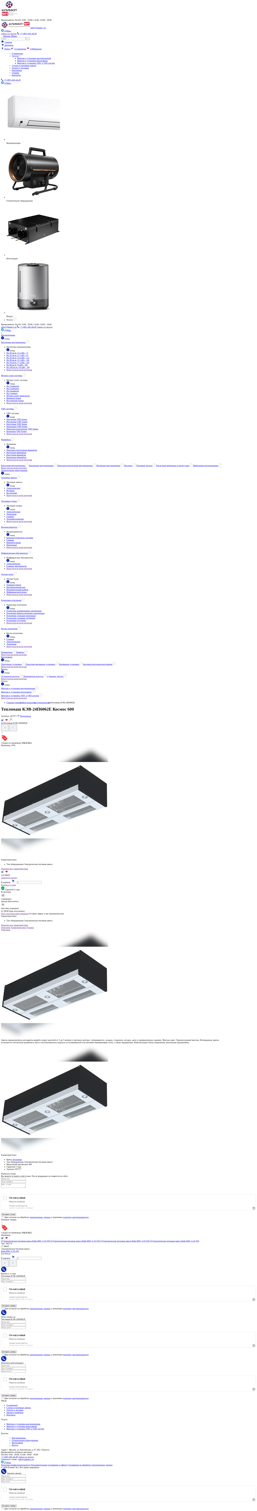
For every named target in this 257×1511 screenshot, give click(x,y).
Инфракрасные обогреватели (14, 553)
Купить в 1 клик (8, 885)
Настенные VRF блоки (16, 422)
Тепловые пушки (9, 501)
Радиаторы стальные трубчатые (20, 618)
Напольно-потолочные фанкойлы (21, 450)
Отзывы (15, 73)
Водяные (10, 490)
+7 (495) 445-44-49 (28, 34)
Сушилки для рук (55, 676)
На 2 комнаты (12, 386)
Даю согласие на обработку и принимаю (46, 1217)
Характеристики (18, 927)
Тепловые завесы (9, 477)
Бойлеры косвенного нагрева (19, 538)
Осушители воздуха (10, 676)
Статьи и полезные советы (24, 65)
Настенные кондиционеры (13, 342)
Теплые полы (7, 574)
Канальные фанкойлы (16, 457)
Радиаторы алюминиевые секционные (24, 611)
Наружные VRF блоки (16, 419)
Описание (5, 927)
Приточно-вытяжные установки (41, 664)
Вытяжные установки (69, 664)
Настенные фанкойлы (16, 452)
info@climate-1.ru (38, 28)
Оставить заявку (9, 1306)
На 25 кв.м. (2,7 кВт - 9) (17, 355)
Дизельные (11, 514)
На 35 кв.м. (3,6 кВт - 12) (17, 358)
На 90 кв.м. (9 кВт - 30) (17, 365)
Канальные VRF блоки (16, 426)
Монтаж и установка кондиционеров (34, 58)
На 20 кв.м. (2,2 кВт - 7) (17, 353)
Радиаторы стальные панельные (21, 616)
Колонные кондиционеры (109, 465)
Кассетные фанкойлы (16, 455)
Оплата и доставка (20, 68)
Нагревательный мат (15, 587)
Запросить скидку (9, 878)
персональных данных (40, 1217)
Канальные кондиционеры (41, 465)
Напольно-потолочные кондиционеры (75, 465)
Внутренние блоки (15, 400)
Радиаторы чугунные (16, 620)
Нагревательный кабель (17, 590)
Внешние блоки (13, 398)
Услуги (15, 56)
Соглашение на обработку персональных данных (90, 1465)
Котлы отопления (9, 629)
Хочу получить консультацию (15, 914)
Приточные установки (11, 664)
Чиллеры (128, 465)
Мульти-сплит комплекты (18, 396)
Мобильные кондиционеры (206, 465)
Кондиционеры (8, 335)
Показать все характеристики (14, 869)
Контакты (16, 75)
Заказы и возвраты (14, 1412)
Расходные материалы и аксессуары (173, 465)
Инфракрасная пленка (16, 592)
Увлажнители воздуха (33, 676)
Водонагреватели (9, 527)
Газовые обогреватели (16, 566)
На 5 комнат (12, 393)
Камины (20, 652)
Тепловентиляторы (15, 519)
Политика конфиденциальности (15, 1465)
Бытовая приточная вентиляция (98, 664)
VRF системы (7, 409)
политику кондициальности (76, 1217)
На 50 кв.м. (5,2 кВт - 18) (17, 360)
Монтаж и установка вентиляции (32, 61)
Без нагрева (11, 493)
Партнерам (17, 70)
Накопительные (13, 542)
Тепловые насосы (144, 465)
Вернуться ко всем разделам (19, 370)
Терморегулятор (13, 585)
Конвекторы (7, 652)
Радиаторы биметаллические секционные (25, 613)
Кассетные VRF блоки (16, 424)
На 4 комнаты (12, 391)
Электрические (13, 488)
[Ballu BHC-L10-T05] (100, 1241)
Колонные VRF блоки (16, 431)
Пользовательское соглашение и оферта (49, 1465)
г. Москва (7, 17)
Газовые (10, 516)
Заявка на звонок (9, 34)
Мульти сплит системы (12, 375)
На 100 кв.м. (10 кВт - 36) (18, 367)
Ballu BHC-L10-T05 (10, 1251)
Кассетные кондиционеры (13, 465)
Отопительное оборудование (14, 470)
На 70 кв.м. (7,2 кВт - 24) (17, 362)
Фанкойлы (6, 439)
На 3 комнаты (12, 388)
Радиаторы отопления (11, 600)
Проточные (11, 545)
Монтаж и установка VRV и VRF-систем (36, 63)
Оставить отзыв (8, 1214)
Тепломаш (17, 1159)
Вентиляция (6, 657)
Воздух (4, 669)
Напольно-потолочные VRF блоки (22, 429)
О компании (17, 53)
